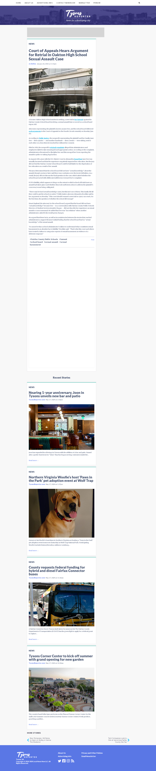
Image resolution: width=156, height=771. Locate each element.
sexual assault (51, 242)
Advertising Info (45, 3)
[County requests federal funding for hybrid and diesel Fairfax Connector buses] (61, 604)
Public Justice (44, 138)
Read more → (34, 460)
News (31, 44)
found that (78, 159)
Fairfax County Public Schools (44, 239)
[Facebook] (63, 760)
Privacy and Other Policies (92, 753)
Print (92, 240)
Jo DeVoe (32, 64)
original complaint (57, 147)
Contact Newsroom (65, 3)
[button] (139, 3)
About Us (29, 3)
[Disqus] (61, 283)
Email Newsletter (89, 756)
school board (37, 242)
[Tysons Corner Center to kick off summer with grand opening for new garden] (61, 690)
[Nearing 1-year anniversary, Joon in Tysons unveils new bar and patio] (61, 427)
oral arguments (35, 131)
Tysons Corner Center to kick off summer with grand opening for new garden (61, 657)
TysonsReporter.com (37, 400)
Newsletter (84, 3)
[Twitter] (59, 761)
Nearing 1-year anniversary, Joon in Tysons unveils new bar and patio (56, 394)
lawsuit (63, 239)
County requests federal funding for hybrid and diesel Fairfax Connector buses (57, 570)
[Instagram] (68, 760)
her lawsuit (79, 120)
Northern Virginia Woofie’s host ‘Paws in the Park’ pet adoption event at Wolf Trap (61, 479)
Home (18, 3)
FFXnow (96, 3)
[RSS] (72, 760)
